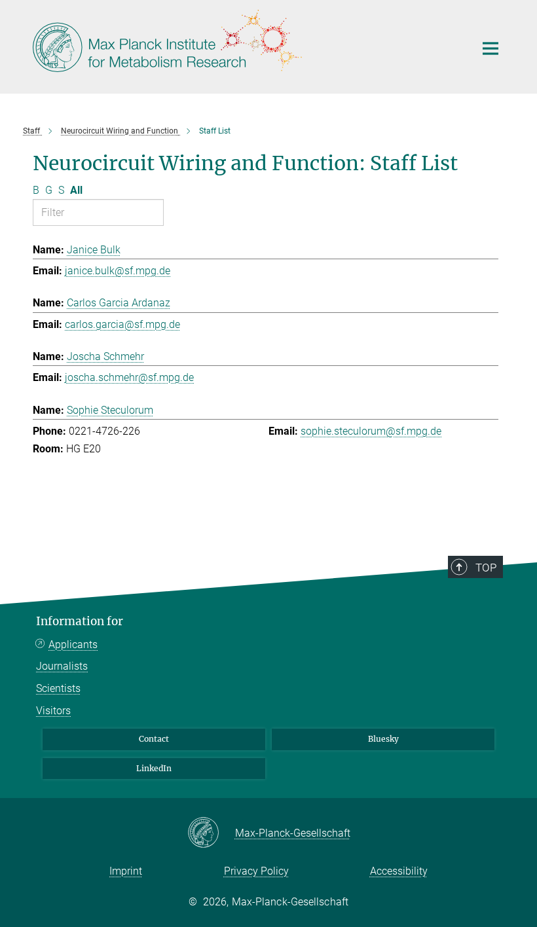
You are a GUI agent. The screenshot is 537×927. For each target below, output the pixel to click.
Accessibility (399, 871)
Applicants (73, 644)
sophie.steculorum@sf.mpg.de (371, 431)
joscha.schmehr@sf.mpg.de (129, 377)
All (76, 190)
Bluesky (383, 739)
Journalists (62, 666)
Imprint (125, 871)
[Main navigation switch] (490, 48)
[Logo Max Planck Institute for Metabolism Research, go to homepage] (245, 45)
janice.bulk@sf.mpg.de (117, 270)
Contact (154, 739)
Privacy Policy (256, 871)
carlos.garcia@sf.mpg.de (122, 324)
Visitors (53, 710)
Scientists (58, 688)
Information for (79, 621)
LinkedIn (154, 768)
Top (485, 567)
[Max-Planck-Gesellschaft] (211, 833)
